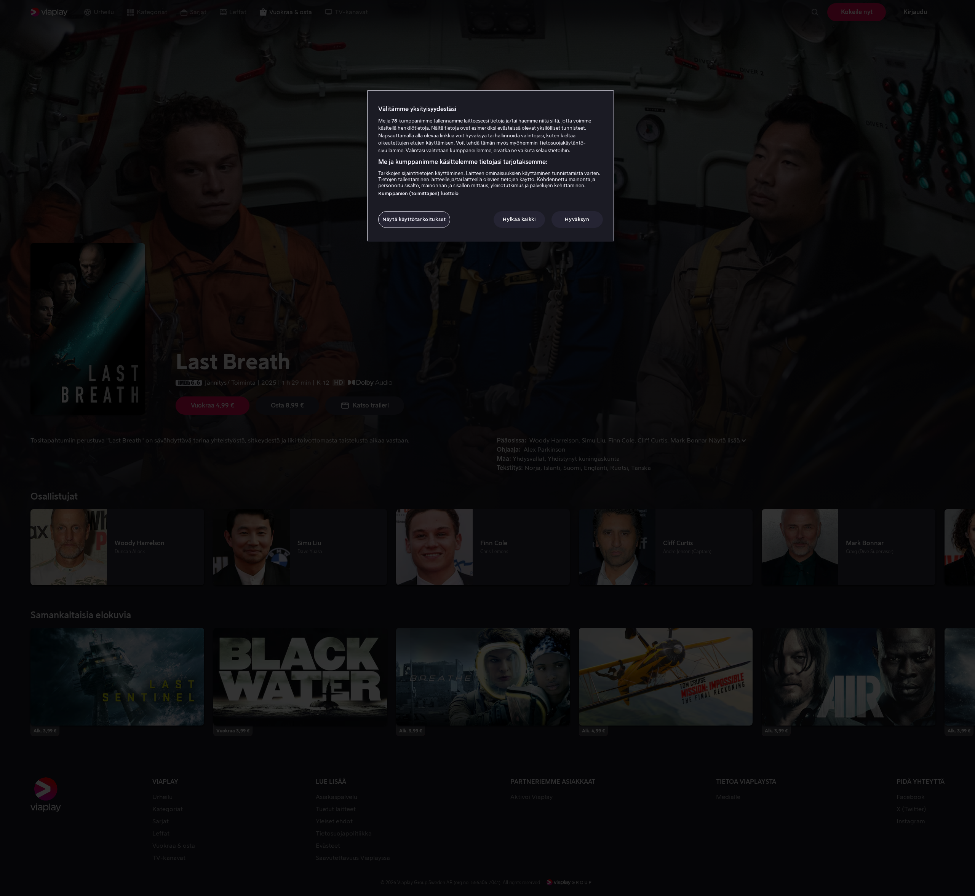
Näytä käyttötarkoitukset (414, 219)
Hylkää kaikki (519, 219)
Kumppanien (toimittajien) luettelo (418, 193)
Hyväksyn (577, 219)
